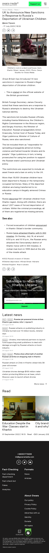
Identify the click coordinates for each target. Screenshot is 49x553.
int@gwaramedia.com (24, 457)
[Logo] (10, 3)
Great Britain (26, 261)
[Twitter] (8, 30)
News (16, 10)
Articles (27, 478)
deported (13, 199)
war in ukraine (23, 264)
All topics (28, 525)
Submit (24, 306)
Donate (27, 521)
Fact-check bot (9, 481)
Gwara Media (7, 10)
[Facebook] (4, 30)
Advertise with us (32, 513)
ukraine (36, 261)
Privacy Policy (30, 504)
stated (16, 92)
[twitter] (24, 462)
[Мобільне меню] (45, 4)
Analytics (6, 489)
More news (39, 384)
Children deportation (11, 261)
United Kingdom (9, 264)
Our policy (29, 500)
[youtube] (30, 462)
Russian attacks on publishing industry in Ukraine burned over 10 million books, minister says (23, 330)
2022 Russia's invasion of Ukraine (16, 258)
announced (41, 225)
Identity (27, 517)
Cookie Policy (30, 508)
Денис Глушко (8, 23)
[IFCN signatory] (28, 532)
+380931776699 (24, 454)
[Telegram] (13, 30)
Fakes (5, 485)
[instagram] (19, 462)
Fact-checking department (8, 475)
